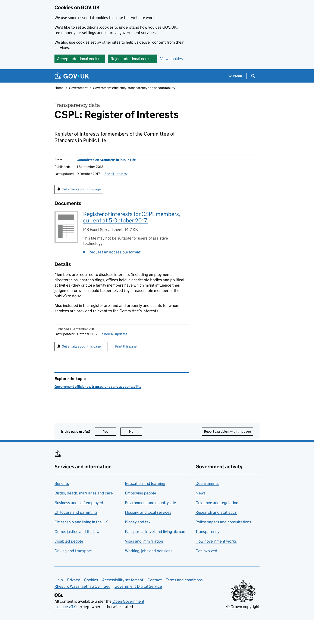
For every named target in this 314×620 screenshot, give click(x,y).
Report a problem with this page (227, 431)
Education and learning (145, 483)
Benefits (61, 483)
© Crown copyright (243, 606)
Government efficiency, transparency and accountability (134, 88)
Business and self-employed (78, 502)
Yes (109, 431)
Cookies (91, 579)
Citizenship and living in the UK (81, 521)
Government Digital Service (138, 586)
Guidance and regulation (216, 502)
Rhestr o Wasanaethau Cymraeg (82, 586)
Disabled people (68, 541)
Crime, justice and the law (77, 531)
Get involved (206, 550)
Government (78, 88)
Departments (207, 483)
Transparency (207, 531)
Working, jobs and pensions (148, 550)
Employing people (140, 493)
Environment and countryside (150, 502)
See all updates (115, 174)
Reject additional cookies (132, 58)
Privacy (73, 579)
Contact (154, 579)
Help (58, 579)
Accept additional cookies (79, 58)
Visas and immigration (144, 541)
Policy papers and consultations (223, 521)
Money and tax (138, 521)
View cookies (171, 59)
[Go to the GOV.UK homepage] (71, 76)
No (135, 431)
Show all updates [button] (114, 334)
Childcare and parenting (75, 512)
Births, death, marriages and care (83, 493)
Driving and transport (73, 550)
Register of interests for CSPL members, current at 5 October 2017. (131, 217)
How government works (216, 541)
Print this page (125, 346)
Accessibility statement (122, 579)
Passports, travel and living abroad (155, 531)
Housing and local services (148, 512)
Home (58, 88)
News (200, 493)
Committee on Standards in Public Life (106, 160)
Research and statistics (216, 512)
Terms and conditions (184, 579)
